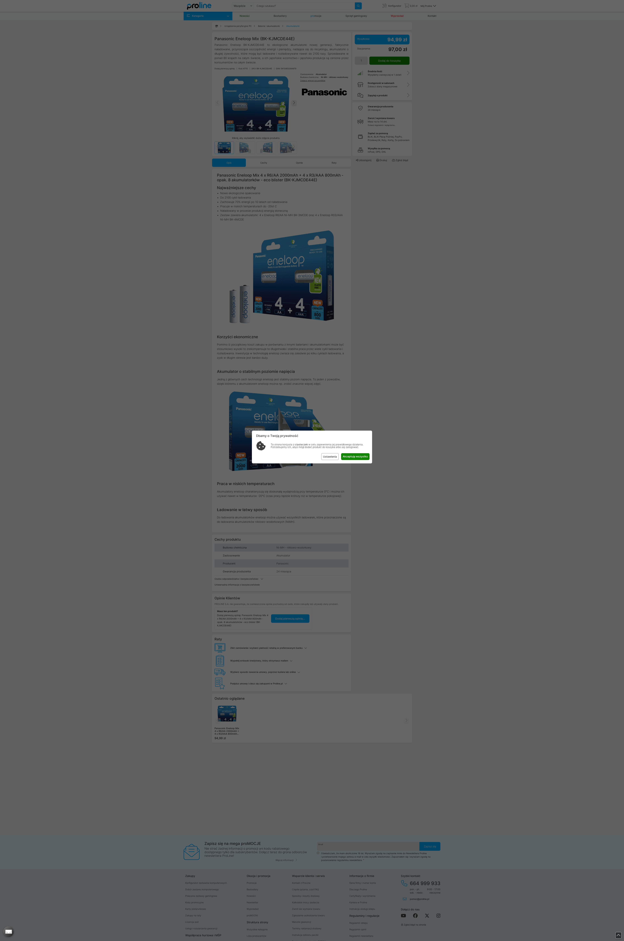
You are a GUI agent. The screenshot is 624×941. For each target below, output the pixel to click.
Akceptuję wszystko (355, 456)
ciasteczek (301, 444)
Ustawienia (330, 456)
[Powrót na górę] (618, 935)
